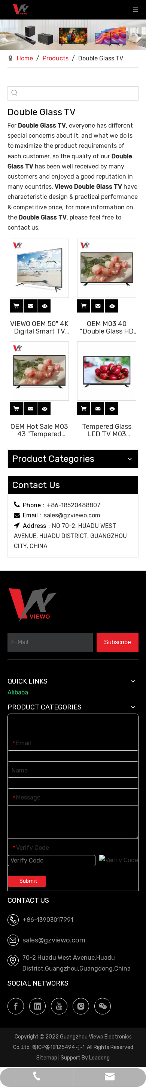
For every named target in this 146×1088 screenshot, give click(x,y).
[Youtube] (59, 1006)
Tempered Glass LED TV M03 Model (106, 430)
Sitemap (46, 1058)
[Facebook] (15, 1006)
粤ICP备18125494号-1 (58, 1047)
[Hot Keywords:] (14, 93)
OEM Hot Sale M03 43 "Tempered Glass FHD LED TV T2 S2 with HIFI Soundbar (39, 430)
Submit (28, 881)
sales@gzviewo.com (72, 515)
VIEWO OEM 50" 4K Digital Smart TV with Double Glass (39, 327)
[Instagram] (81, 1006)
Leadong (99, 1058)
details (51, 305)
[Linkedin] (37, 1006)
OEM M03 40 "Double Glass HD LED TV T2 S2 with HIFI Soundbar (106, 327)
